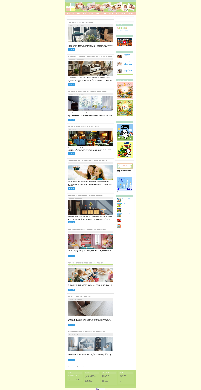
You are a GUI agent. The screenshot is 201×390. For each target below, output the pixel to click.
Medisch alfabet (88, 380)
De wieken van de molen (125, 213)
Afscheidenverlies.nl (106, 382)
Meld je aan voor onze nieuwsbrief (123, 30)
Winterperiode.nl (105, 381)
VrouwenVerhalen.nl (106, 379)
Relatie (84, 13)
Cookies (121, 377)
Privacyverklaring (123, 375)
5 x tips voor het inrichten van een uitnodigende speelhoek (85, 263)
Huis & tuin (111, 13)
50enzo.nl (104, 376)
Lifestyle (79, 13)
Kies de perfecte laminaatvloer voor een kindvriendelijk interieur (87, 91)
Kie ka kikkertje (124, 208)
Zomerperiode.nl (105, 380)
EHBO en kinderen (88, 379)
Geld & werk (91, 13)
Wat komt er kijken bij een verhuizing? (79, 297)
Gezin (73, 13)
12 (80, 366)
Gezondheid (98, 13)
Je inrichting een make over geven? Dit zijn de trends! (83, 127)
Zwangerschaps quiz (89, 381)
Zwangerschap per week (89, 375)
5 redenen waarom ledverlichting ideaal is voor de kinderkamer (87, 229)
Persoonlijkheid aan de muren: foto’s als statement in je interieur (87, 160)
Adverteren (122, 381)
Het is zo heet (123, 223)
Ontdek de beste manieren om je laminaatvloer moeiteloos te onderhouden (90, 56)
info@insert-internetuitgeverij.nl (74, 379)
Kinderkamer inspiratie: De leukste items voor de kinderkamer (86, 332)
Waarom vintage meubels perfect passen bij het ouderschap (85, 195)
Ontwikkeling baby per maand (90, 376)
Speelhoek (123, 13)
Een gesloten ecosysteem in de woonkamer (80, 23)
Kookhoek (105, 13)
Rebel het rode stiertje (125, 218)
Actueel (68, 13)
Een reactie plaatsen (80, 25)
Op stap (117, 13)
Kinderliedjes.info (105, 375)
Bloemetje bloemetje (125, 203)
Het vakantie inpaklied (125, 198)
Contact (121, 376)
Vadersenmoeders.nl (106, 377)
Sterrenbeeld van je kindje (90, 377)
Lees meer (71, 49)
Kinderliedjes (130, 13)
